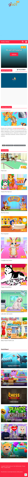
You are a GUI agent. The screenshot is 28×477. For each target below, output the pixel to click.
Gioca (14, 54)
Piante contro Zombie (14, 420)
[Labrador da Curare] (14, 301)
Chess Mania (14, 402)
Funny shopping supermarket (14, 384)
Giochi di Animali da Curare (20, 145)
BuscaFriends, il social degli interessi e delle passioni (12, 471)
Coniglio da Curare (6, 260)
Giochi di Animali (9, 145)
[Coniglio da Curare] (14, 248)
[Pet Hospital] (14, 224)
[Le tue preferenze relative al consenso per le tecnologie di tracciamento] (25, 474)
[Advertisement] (14, 22)
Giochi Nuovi (5, 349)
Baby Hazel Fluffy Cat (7, 340)
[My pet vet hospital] (14, 119)
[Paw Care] (14, 161)
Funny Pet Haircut (6, 191)
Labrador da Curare (6, 314)
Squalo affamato (14, 366)
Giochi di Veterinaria (6, 110)
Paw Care (4, 170)
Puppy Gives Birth (6, 287)
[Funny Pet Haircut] (14, 182)
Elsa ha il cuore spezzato (14, 438)
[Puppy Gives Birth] (14, 274)
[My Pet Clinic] (14, 203)
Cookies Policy (7, 467)
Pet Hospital (4, 233)
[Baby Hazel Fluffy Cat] (14, 328)
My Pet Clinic (5, 212)
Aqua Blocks (14, 456)
